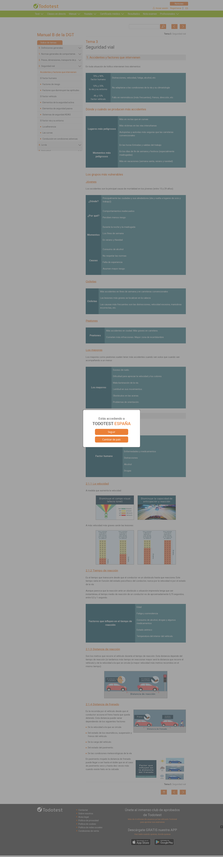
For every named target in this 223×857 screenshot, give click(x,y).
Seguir (111, 432)
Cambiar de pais (111, 439)
